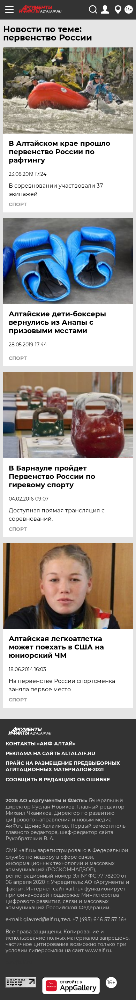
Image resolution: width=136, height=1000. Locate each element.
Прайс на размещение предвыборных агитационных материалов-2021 (63, 766)
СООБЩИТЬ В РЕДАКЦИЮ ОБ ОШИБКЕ (58, 779)
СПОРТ (18, 204)
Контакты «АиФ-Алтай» (41, 743)
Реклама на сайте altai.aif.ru (50, 753)
